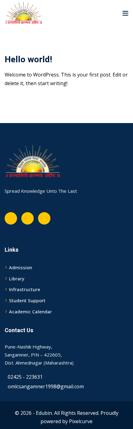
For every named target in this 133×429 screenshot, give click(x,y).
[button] (125, 13)
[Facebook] (11, 218)
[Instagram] (44, 218)
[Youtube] (27, 218)
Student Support (27, 300)
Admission (20, 267)
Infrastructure (24, 289)
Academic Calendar (30, 311)
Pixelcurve (80, 421)
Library (16, 278)
